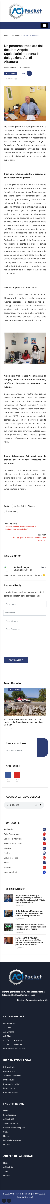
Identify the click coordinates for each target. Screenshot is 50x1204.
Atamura (31, 506)
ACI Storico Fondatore (12, 1044)
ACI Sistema (8, 1032)
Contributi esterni (10, 1092)
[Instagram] (9, 1201)
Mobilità (7, 848)
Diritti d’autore (9, 1080)
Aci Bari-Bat (19, 506)
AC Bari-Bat (16, 35)
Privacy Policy (9, 1067)
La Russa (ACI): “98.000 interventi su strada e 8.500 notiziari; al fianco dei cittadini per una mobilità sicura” (29, 941)
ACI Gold (7, 1027)
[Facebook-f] (4, 1201)
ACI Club (7, 1036)
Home (6, 35)
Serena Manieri (10, 68)
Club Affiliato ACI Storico (14, 1049)
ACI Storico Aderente (12, 1040)
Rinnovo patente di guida (14, 1127)
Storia (6, 862)
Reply (43, 567)
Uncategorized (10, 872)
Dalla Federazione (11, 834)
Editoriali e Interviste (13, 839)
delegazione (11, 511)
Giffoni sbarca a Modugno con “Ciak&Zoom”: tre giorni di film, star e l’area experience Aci (29, 913)
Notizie (7, 853)
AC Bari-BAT (8, 1119)
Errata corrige (9, 1088)
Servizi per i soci (11, 858)
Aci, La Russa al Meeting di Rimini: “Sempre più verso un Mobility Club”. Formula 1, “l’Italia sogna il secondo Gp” (30, 898)
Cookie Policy (9, 1071)
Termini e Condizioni (12, 1075)
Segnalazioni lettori (11, 1084)
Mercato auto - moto (13, 843)
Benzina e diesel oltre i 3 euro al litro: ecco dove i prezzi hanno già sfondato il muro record (30, 926)
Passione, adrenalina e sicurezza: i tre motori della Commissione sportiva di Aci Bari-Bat (23, 722)
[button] (41, 684)
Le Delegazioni (9, 1115)
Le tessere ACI (9, 1023)
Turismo (7, 867)
